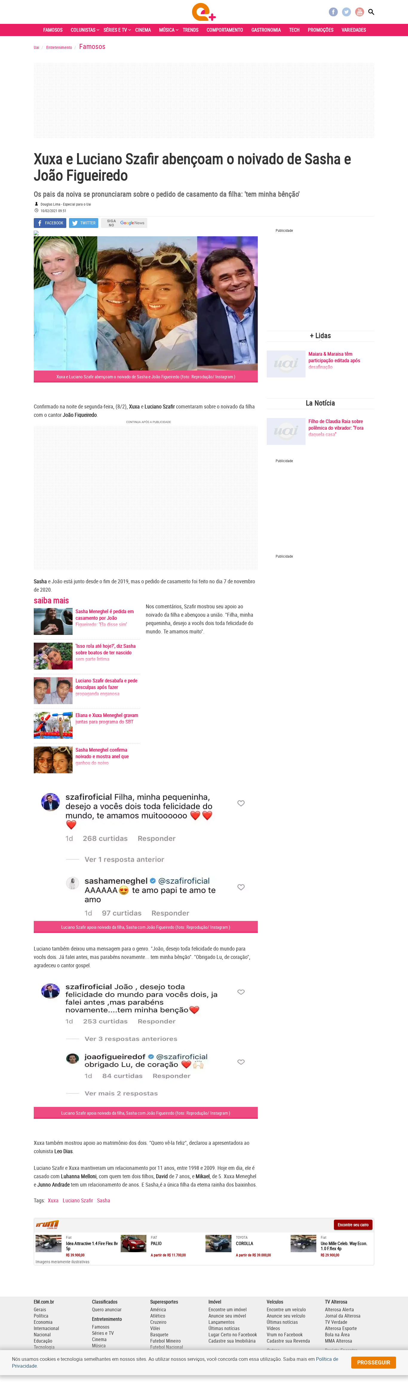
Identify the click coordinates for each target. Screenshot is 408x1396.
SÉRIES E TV (115, 30)
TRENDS (190, 30)
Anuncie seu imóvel (227, 1315)
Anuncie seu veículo (286, 1315)
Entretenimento (107, 1319)
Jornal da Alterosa (343, 1315)
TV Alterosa (336, 1301)
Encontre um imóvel (227, 1309)
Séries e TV (103, 1333)
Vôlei (155, 1328)
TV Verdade (336, 1322)
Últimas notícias (224, 1328)
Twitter (346, 11)
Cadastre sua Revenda (288, 1341)
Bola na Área (337, 1334)
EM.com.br (44, 1301)
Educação (43, 1341)
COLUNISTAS (83, 30)
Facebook (333, 11)
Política (41, 1315)
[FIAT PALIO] (134, 1243)
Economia (43, 1322)
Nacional (42, 1334)
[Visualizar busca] (371, 12)
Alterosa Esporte (341, 1328)
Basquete (159, 1334)
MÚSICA (166, 30)
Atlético (157, 1315)
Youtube (359, 11)
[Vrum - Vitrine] (47, 1227)
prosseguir (373, 1362)
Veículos (275, 1301)
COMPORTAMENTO (225, 30)
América (158, 1309)
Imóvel (214, 1301)
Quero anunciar (107, 1309)
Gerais (40, 1309)
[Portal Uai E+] (204, 12)
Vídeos (273, 1328)
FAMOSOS (52, 30)
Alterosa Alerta (339, 1309)
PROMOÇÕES (320, 30)
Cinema (99, 1339)
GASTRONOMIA (266, 30)
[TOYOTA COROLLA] (218, 1243)
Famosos (100, 1326)
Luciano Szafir (78, 1200)
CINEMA (143, 30)
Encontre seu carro (353, 1224)
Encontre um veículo (286, 1309)
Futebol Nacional (166, 1347)
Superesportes (164, 1301)
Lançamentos (221, 1322)
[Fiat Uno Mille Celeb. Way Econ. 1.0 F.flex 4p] (304, 1243)
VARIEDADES (354, 30)
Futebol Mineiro (165, 1341)
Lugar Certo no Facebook (232, 1334)
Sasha (103, 1200)
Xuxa (53, 1200)
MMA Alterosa (338, 1341)
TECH (294, 30)
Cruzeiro (158, 1322)
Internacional (46, 1328)
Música (99, 1345)
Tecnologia (44, 1347)
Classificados (104, 1301)
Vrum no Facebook (285, 1334)
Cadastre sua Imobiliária (232, 1341)
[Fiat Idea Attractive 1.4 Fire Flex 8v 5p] (49, 1243)
